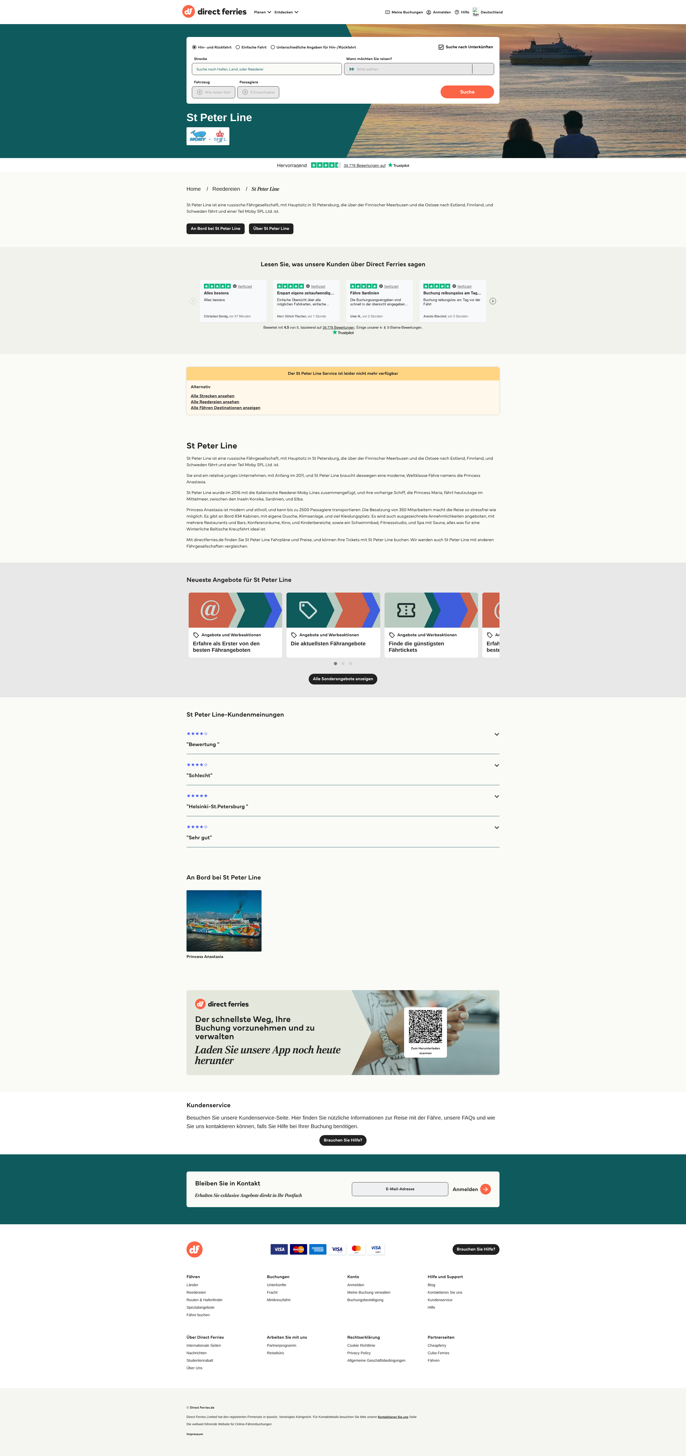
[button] (343, 739)
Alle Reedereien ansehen (215, 402)
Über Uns (194, 1368)
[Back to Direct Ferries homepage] (214, 12)
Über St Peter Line (271, 228)
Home (194, 189)
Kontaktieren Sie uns (445, 1292)
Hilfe (431, 1307)
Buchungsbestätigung (365, 1300)
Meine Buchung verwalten (368, 1292)
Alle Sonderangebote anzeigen (343, 679)
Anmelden (355, 1285)
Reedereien (226, 189)
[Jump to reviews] (343, 165)
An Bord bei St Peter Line (215, 228)
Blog (431, 1285)
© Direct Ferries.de (200, 1407)
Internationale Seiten (204, 1345)
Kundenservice (440, 1300)
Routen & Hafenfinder (205, 1300)
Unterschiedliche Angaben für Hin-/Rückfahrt (316, 47)
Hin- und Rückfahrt (215, 47)
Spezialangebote (200, 1307)
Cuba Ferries (438, 1353)
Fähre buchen (198, 1315)
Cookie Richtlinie (361, 1345)
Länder (192, 1285)
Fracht (272, 1292)
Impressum (195, 1434)
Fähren (433, 1360)
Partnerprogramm (281, 1345)
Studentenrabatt (200, 1360)
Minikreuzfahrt (278, 1300)
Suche (467, 92)
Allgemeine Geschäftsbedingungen (376, 1360)
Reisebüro (275, 1353)
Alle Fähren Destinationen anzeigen (225, 408)
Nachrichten (197, 1353)
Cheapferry (437, 1345)
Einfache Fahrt (253, 47)
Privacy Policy (359, 1353)
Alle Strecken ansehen (212, 396)
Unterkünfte (276, 1285)
